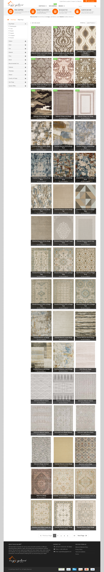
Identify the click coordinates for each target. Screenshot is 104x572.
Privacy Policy (78, 549)
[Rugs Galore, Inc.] (15, 4)
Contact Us (74, 1)
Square (12, 33)
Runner (12, 37)
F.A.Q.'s (77, 554)
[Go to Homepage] (8, 19)
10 (74, 535)
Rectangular (13, 26)
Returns (79, 1)
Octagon (12, 35)
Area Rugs (13, 19)
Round (11, 31)
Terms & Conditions (80, 551)
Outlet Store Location (65, 1)
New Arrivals (53, 6)
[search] (95, 6)
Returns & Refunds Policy (81, 547)
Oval (11, 28)
